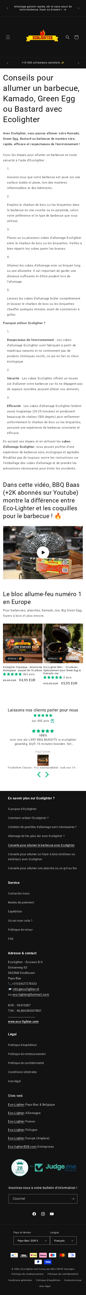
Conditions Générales (22, 1072)
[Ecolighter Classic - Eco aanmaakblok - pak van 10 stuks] (43, 760)
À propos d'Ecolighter (22, 809)
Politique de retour (20, 929)
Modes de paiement (21, 902)
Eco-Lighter (16, 1104)
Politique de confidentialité (26, 1063)
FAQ (11, 938)
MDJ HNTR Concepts (62, 1269)
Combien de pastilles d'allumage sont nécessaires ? (42, 827)
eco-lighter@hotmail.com (31, 994)
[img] (43, 715)
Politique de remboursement (27, 1054)
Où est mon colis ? (20, 920)
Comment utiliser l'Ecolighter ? (28, 818)
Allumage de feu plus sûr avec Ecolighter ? (36, 836)
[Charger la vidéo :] (43, 552)
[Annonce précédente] (7, 8)
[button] (8, 37)
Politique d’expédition (48, 1280)
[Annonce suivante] (78, 8)
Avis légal (14, 1081)
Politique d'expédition (22, 1045)
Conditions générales (20, 1280)
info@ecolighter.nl (26, 989)
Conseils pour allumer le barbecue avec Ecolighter (41, 845)
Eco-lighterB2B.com (22, 1146)
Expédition (15, 911)
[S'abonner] (72, 1199)
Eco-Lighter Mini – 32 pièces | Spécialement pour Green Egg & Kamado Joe (62, 670)
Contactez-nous (18, 893)
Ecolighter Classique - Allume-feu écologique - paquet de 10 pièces (22, 669)
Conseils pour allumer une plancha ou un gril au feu (42, 868)
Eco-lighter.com (29, 1269)
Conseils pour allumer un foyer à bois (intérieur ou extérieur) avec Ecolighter (41, 857)
